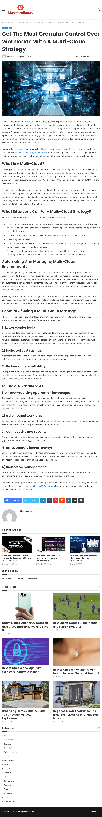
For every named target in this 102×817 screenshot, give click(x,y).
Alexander (11, 57)
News (6, 777)
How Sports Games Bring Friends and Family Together (75, 624)
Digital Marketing (11, 752)
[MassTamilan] (20, 9)
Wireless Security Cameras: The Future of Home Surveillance (83, 558)
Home (6, 22)
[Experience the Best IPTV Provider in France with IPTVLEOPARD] (51, 544)
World (6, 789)
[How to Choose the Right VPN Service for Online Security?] (25, 651)
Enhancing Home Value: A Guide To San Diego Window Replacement (23, 714)
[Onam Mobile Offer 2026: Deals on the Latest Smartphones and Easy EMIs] (25, 606)
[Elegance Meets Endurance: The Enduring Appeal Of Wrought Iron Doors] (76, 694)
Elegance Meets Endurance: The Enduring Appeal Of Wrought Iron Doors (75, 714)
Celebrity (7, 748)
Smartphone (9, 781)
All (5, 736)
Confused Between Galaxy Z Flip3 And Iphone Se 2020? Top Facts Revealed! (17, 558)
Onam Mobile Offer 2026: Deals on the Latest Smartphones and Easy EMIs (25, 626)
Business (7, 744)
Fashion (7, 764)
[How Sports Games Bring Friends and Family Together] (76, 606)
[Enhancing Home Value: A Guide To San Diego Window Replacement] (25, 694)
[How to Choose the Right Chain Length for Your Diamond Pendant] (76, 652)
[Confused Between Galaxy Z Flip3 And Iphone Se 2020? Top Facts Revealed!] (17, 544)
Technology (15, 22)
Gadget (7, 769)
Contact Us (94, 812)
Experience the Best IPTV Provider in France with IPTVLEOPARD (48, 558)
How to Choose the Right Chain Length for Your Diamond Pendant (76, 671)
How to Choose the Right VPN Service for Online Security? (22, 670)
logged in (17, 579)
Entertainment (10, 760)
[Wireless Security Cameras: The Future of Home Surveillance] (85, 544)
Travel (6, 797)
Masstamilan (9, 801)
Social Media (9, 793)
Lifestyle (7, 773)
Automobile (8, 740)
